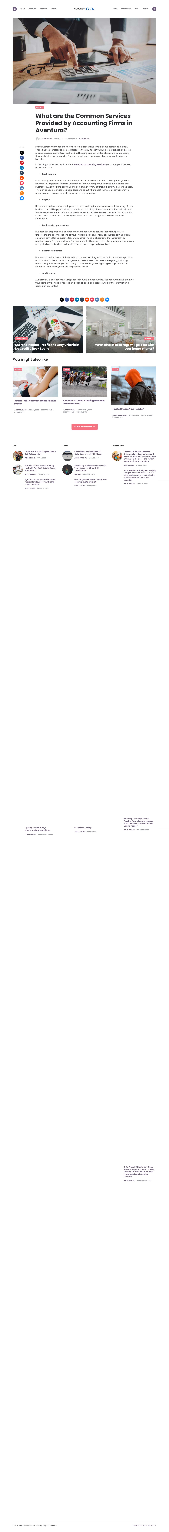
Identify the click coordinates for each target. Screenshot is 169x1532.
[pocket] (22, 183)
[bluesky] (22, 198)
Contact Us (137, 1525)
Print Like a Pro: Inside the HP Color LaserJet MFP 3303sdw (88, 452)
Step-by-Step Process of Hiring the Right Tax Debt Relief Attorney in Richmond (41, 468)
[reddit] (22, 178)
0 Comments (84, 139)
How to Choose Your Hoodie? (128, 409)
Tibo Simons (30, 458)
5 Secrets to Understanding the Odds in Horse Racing (84, 402)
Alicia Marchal (120, 415)
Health (54, 9)
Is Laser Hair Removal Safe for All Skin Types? (35, 402)
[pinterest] (22, 163)
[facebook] (22, 158)
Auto (22, 9)
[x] (22, 153)
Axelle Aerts (129, 465)
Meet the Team (149, 1525)
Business (32, 9)
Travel (146, 9)
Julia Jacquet (30, 834)
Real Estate (126, 9)
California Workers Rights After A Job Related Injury (40, 452)
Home (115, 9)
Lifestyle (18, 369)
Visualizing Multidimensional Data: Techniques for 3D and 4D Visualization (90, 468)
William (77, 474)
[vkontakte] (22, 188)
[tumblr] (22, 173)
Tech (137, 9)
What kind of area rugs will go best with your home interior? (124, 347)
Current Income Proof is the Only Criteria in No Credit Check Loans (47, 347)
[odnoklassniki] (22, 193)
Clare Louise (47, 139)
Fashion (43, 9)
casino (67, 369)
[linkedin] (22, 168)
